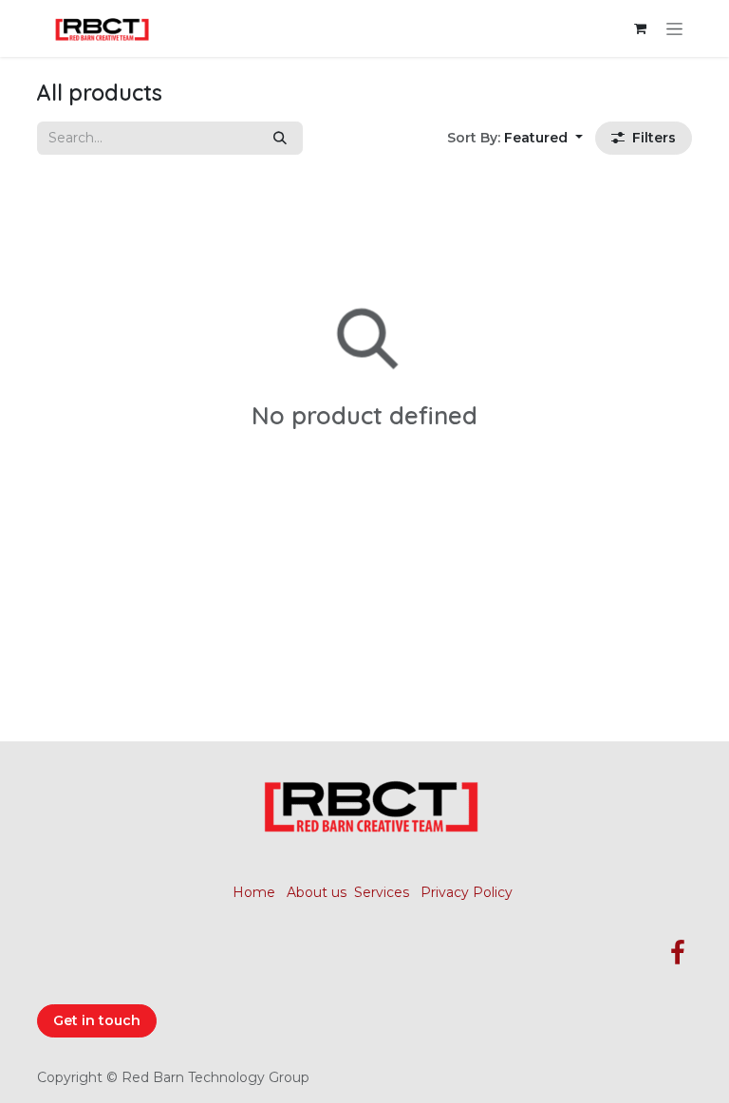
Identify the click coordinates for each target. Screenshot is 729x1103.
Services (381, 892)
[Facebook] (677, 953)
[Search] (280, 138)
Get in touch (96, 1020)
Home (254, 892)
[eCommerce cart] (640, 28)
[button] (515, 138)
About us (316, 892)
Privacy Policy (467, 892)
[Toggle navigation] (674, 28)
